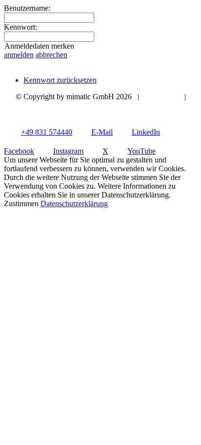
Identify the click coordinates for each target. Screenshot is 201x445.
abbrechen (51, 55)
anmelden (19, 55)
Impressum (162, 96)
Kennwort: (20, 27)
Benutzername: (27, 8)
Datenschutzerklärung (74, 203)
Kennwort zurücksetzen (60, 80)
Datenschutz (100, 105)
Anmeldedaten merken (39, 46)
